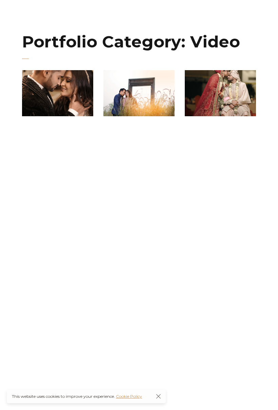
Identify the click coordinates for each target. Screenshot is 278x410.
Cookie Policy (129, 396)
